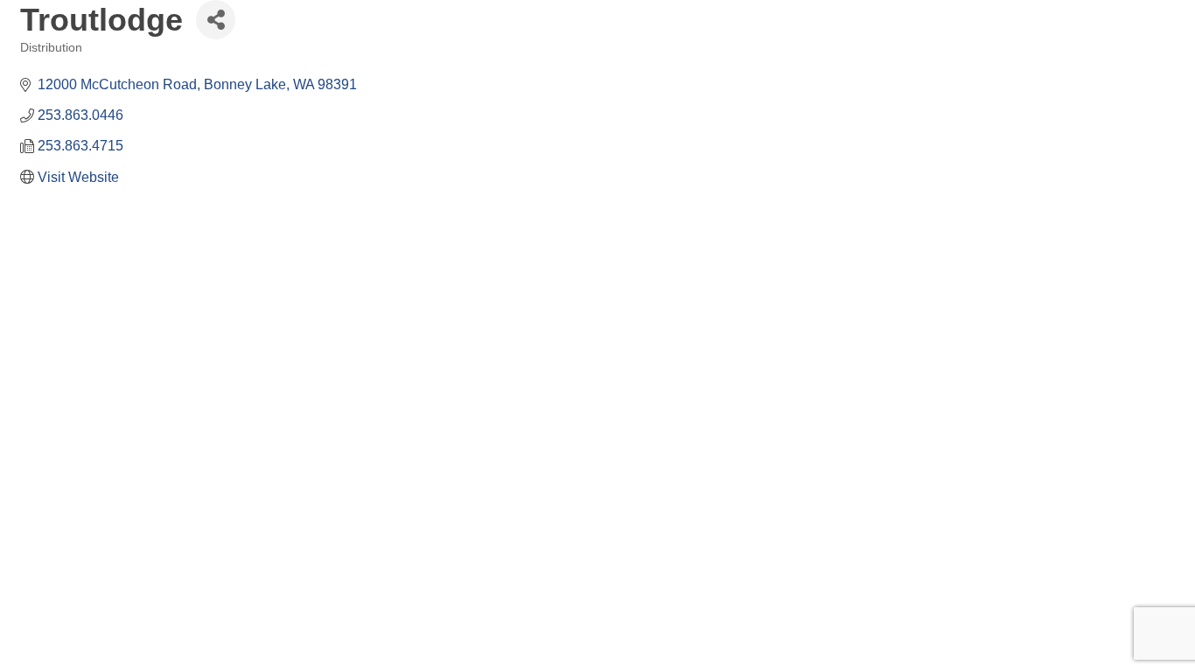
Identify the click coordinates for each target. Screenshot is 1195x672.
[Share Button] (215, 19)
